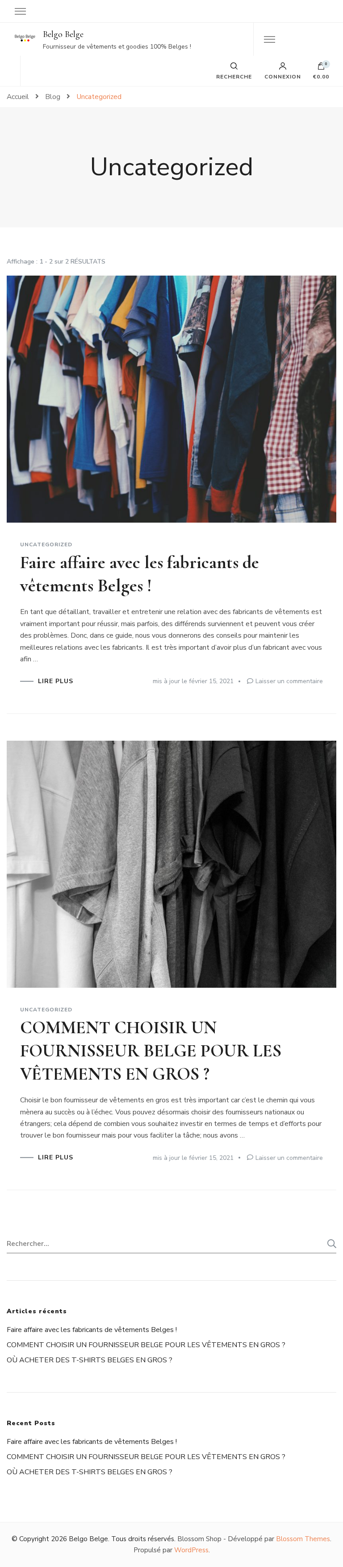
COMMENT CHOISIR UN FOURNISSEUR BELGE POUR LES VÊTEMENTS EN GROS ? (150, 1051)
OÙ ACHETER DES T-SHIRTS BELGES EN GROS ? (89, 1360)
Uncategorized (46, 544)
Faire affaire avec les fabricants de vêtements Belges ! (92, 1330)
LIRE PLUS (55, 681)
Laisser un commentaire (289, 681)
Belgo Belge (63, 34)
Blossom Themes (303, 1538)
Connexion (282, 76)
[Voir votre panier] (321, 68)
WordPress (191, 1550)
